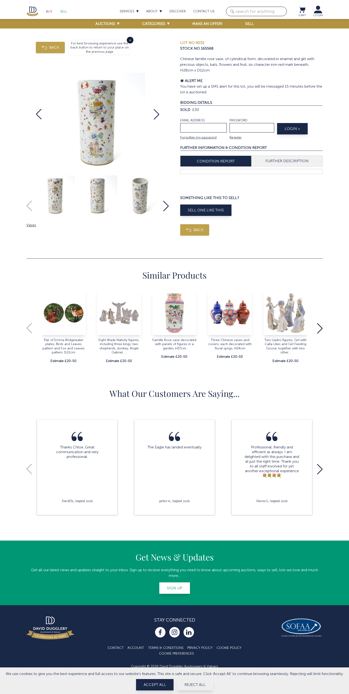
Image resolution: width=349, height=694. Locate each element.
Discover (178, 11)
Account (135, 648)
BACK (54, 47)
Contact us (204, 11)
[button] (39, 114)
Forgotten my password (198, 137)
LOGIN (318, 15)
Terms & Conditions (166, 648)
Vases (31, 225)
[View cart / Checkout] (302, 9)
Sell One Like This (206, 210)
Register (236, 137)
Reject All (195, 685)
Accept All (155, 685)
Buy (49, 11)
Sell (63, 11)
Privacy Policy (200, 648)
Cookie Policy (229, 648)
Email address (192, 120)
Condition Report (216, 161)
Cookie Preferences (176, 653)
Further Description (287, 161)
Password (238, 120)
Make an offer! (207, 24)
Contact (116, 648)
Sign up (174, 588)
